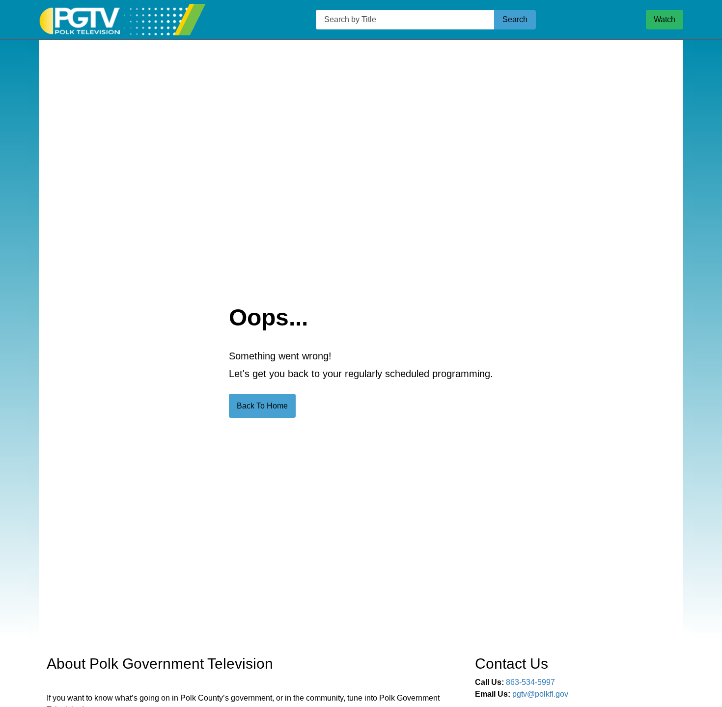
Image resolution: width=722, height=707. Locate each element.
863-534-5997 (530, 682)
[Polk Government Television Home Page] (122, 19)
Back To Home (262, 406)
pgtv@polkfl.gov (540, 694)
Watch (664, 19)
